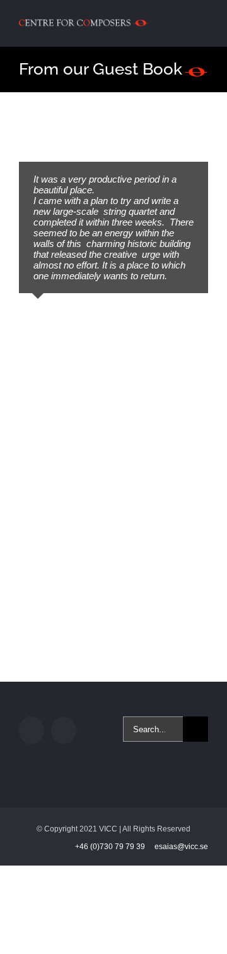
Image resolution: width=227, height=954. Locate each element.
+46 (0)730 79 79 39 (111, 846)
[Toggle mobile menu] (203, 21)
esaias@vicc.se (181, 846)
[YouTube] (63, 730)
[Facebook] (31, 730)
